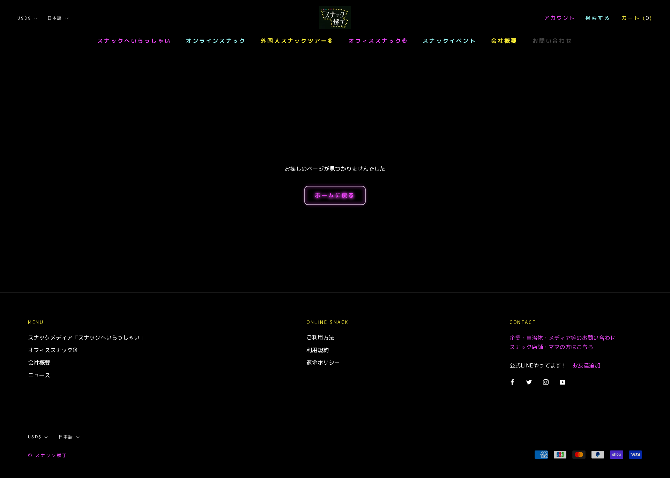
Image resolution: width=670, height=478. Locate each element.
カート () (637, 18)
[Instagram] (546, 381)
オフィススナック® (378, 41)
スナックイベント (449, 41)
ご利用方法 (320, 337)
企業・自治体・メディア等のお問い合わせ (562, 338)
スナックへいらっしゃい (134, 41)
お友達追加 (586, 365)
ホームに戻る (335, 195)
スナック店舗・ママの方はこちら (551, 347)
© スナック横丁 (48, 455)
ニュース (39, 375)
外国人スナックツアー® (297, 41)
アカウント (559, 18)
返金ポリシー (323, 362)
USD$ (24, 18)
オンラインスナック (216, 41)
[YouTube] (562, 381)
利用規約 (317, 350)
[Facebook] (512, 381)
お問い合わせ (553, 41)
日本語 (54, 18)
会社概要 (504, 41)
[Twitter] (529, 381)
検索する (597, 18)
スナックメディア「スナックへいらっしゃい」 (86, 337)
